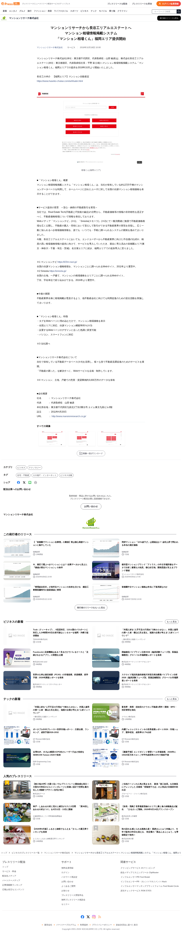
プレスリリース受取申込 (72, 895)
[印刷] (35, 482)
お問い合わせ (91, 506)
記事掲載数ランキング (12, 885)
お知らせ (65, 890)
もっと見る (172, 621)
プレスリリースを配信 (117, 4)
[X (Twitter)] (24, 482)
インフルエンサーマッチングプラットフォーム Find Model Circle (150, 886)
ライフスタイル (61, 11)
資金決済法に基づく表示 (127, 925)
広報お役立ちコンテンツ (13, 889)
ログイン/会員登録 (170, 4)
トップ (4, 853)
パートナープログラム (66, 925)
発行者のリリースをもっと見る (91, 607)
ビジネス (84, 11)
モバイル (103, 11)
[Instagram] (94, 917)
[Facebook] (18, 482)
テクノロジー (35, 467)
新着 (5, 11)
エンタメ (13, 11)
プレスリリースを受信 (142, 4)
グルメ (22, 11)
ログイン (65, 872)
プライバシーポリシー (102, 925)
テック (94, 11)
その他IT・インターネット (45, 475)
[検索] (179, 11)
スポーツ (74, 11)
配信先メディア (9, 876)
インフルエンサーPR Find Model (135, 877)
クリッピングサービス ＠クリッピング (138, 868)
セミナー (65, 904)
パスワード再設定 (69, 877)
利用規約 (84, 925)
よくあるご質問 (68, 886)
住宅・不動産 (23, 475)
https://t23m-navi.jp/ (67, 262)
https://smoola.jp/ (57, 271)
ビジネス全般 (66, 475)
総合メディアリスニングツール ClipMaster (140, 872)
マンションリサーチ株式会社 (50, 47)
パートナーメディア (11, 880)
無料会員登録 (67, 868)
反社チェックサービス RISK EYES (136, 890)
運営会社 (48, 925)
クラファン (122, 11)
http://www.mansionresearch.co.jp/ (69, 416)
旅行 (30, 11)
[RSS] (99, 917)
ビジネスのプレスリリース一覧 (26, 853)
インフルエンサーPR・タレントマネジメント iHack (144, 881)
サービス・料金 (9, 871)
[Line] (29, 482)
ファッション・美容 (43, 11)
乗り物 (112, 11)
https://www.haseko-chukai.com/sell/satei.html (60, 81)
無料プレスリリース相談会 (73, 900)
